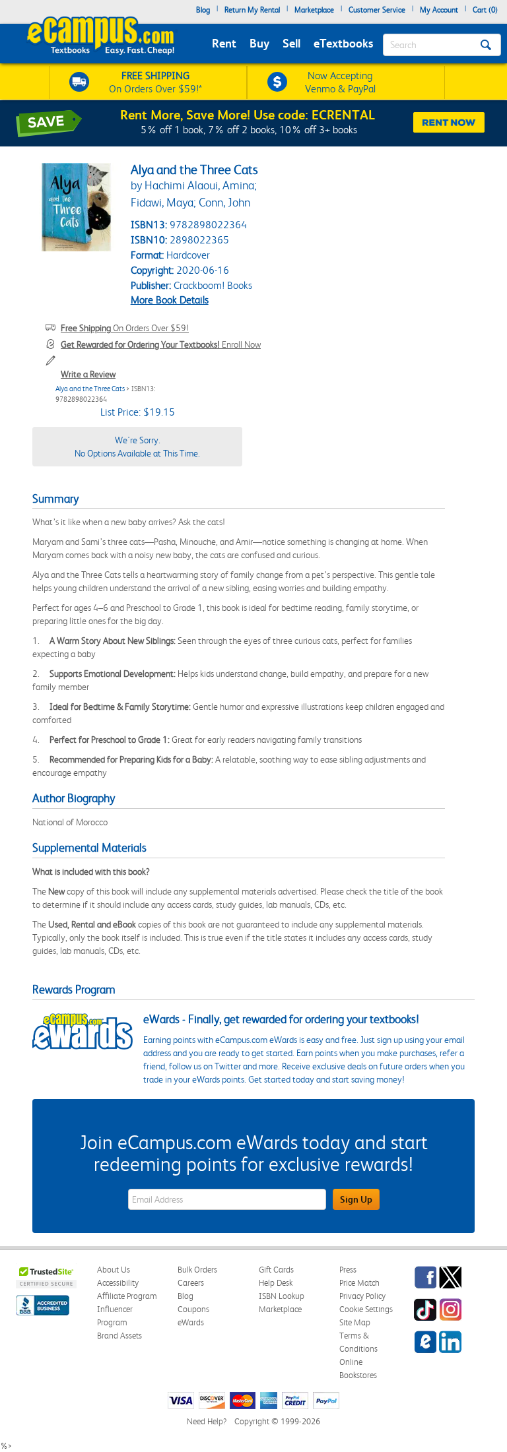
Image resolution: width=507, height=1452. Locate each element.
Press (347, 1270)
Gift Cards (276, 1270)
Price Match (359, 1283)
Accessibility (118, 1283)
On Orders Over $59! (125, 328)
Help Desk (275, 1283)
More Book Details (170, 300)
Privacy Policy (362, 1296)
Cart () (485, 10)
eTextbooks (343, 43)
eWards (191, 1322)
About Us (113, 1270)
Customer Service (377, 10)
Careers (191, 1283)
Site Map (354, 1322)
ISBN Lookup (281, 1296)
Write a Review (88, 374)
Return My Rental (252, 10)
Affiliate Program (127, 1296)
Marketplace (314, 10)
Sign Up (356, 1199)
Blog (203, 10)
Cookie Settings (366, 1309)
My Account (439, 10)
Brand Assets (119, 1336)
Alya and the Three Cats (90, 389)
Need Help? (206, 1421)
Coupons (193, 1309)
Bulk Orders (197, 1270)
